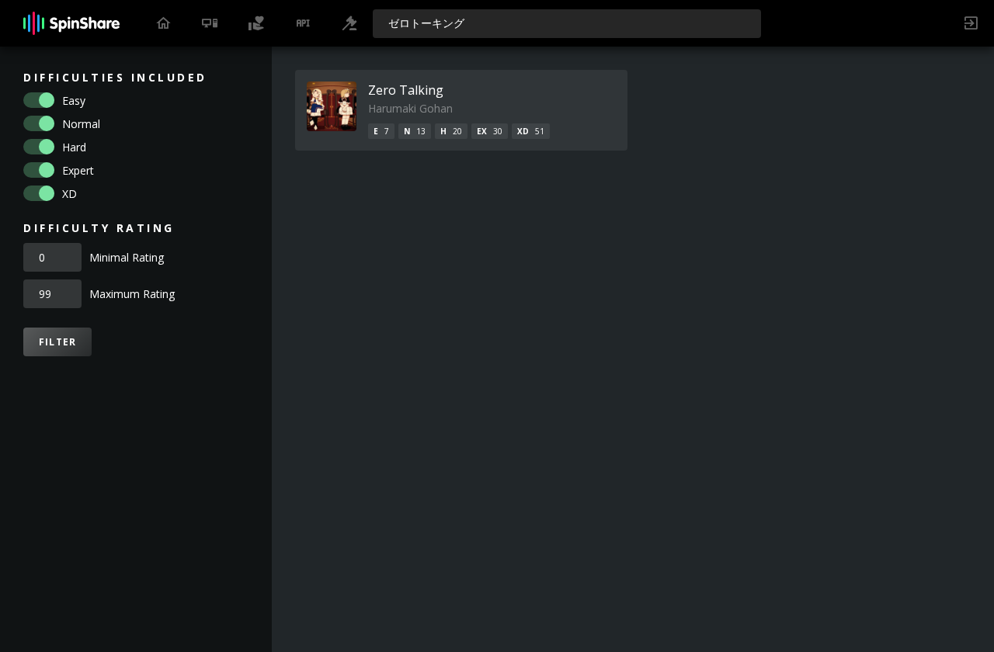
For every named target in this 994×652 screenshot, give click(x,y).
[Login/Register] (970, 23)
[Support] (256, 23)
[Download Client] (209, 23)
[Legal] (349, 23)
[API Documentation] (303, 23)
